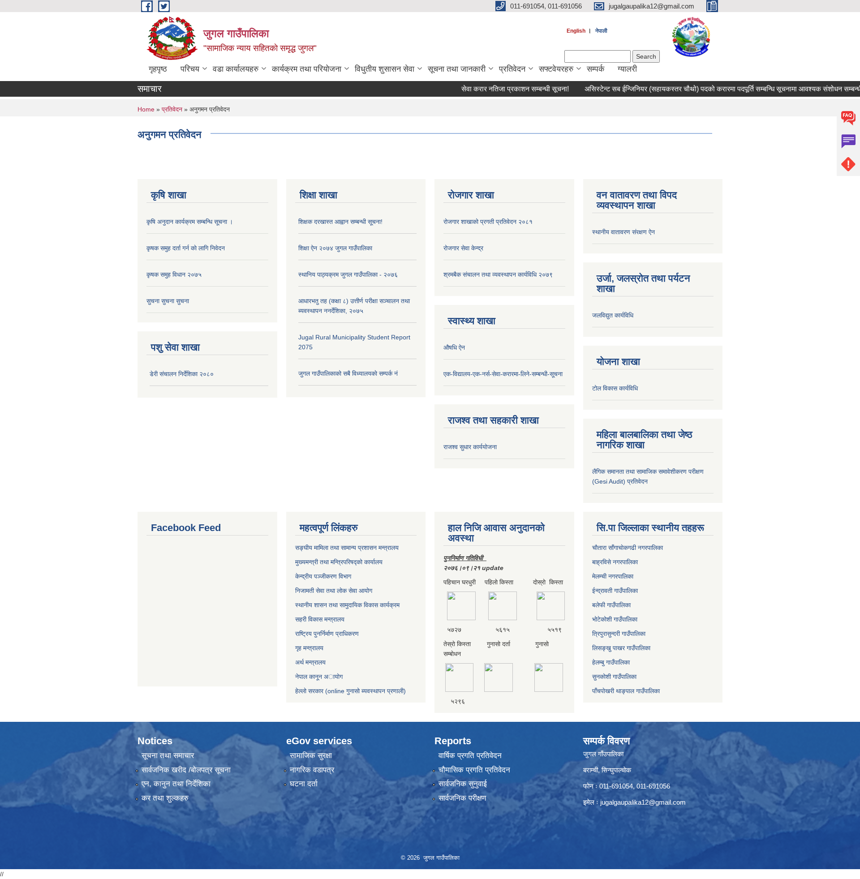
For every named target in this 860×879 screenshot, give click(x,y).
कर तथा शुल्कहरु (165, 798)
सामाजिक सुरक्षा (311, 755)
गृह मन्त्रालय (309, 648)
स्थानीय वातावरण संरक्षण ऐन (623, 232)
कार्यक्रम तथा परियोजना (306, 68)
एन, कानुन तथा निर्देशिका (176, 784)
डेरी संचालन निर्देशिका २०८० (182, 373)
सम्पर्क (595, 68)
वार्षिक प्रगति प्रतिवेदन (470, 755)
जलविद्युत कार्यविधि (612, 315)
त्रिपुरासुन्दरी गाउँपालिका (618, 633)
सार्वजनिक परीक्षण (462, 798)
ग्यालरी (627, 68)
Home (146, 109)
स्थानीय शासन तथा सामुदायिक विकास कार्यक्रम (347, 605)
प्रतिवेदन (512, 68)
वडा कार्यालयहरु (235, 68)
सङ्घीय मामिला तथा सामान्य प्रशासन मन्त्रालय (347, 547)
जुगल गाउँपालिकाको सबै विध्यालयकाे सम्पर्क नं (348, 373)
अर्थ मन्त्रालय (310, 662)
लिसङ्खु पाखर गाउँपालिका (621, 648)
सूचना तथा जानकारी (457, 68)
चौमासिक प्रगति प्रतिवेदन (474, 770)
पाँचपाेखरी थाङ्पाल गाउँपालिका (626, 691)
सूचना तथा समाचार (168, 755)
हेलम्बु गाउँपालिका (611, 662)
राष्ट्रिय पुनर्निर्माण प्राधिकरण (327, 633)
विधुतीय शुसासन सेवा (384, 68)
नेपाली (601, 31)
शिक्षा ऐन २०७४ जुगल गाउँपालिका (335, 248)
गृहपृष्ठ (158, 68)
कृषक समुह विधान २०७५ (174, 274)
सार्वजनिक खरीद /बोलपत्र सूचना (186, 770)
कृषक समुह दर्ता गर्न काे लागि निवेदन (185, 248)
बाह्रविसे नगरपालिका (615, 562)
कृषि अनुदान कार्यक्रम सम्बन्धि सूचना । (189, 221)
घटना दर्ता (304, 784)
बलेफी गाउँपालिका (611, 605)
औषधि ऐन (454, 347)
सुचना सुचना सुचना (167, 300)
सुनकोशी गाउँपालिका (614, 676)
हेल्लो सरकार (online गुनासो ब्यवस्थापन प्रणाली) (350, 691)
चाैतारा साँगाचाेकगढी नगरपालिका (627, 547)
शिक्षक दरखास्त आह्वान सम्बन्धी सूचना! (340, 221)
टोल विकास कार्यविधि (615, 388)
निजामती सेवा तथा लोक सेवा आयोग (333, 590)
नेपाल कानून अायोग (319, 676)
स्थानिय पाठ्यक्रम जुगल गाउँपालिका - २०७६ (348, 274)
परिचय (190, 68)
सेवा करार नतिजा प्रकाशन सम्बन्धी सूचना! (497, 89)
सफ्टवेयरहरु (556, 68)
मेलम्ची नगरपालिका (612, 576)
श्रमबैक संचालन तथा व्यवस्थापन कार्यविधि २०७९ (498, 274)
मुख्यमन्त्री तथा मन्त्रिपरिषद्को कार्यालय (339, 562)
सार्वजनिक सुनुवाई (463, 784)
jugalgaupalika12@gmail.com (643, 802)
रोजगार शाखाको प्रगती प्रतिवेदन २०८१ (488, 221)
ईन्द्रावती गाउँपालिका (615, 590)
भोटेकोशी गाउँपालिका (614, 619)
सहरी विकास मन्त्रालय (319, 619)
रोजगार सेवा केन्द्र (463, 248)
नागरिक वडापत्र (312, 770)
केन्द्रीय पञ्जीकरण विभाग (323, 576)
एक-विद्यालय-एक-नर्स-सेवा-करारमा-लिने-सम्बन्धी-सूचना (503, 373)
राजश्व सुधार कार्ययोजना (470, 446)
